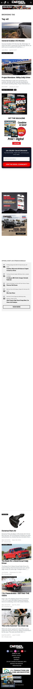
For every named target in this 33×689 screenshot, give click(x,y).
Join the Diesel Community (16, 164)
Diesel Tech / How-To (7, 53)
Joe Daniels (5, 572)
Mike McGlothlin (6, 540)
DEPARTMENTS (6, 609)
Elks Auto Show (11, 293)
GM (15, 89)
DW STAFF (5, 86)
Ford (10, 544)
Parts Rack (4, 514)
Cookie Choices (16, 681)
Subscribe (16, 143)
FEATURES (5, 544)
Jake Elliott (5, 50)
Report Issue (16, 677)
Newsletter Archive (16, 663)
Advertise (16, 657)
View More (16, 307)
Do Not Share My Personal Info (16, 661)
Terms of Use (16, 653)
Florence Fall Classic (12, 285)
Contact (16, 659)
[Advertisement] (16, 489)
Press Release (17, 665)
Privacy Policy (16, 655)
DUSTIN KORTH (6, 635)
